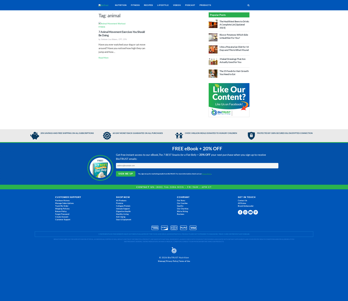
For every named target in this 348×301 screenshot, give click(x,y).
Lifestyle (163, 5)
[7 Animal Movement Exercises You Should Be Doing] (112, 23)
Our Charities (182, 209)
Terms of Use (184, 261)
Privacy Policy (206, 174)
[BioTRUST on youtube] (250, 213)
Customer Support (62, 219)
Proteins (119, 203)
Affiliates (242, 203)
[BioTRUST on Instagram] (245, 213)
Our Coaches (182, 203)
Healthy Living (122, 214)
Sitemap (161, 261)
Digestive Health (123, 211)
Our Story (181, 200)
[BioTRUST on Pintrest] (256, 213)
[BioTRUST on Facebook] (240, 213)
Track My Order (61, 206)
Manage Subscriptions (64, 203)
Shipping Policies (62, 209)
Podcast (190, 5)
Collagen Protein (123, 206)
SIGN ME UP (125, 174)
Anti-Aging (120, 217)
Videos (177, 5)
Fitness (135, 5)
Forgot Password (62, 214)
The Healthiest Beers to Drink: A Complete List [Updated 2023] (234, 24)
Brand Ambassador (246, 206)
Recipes (148, 5)
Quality (180, 206)
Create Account (61, 217)
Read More (103, 57)
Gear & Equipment (123, 219)
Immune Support (123, 209)
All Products (121, 200)
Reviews (180, 214)
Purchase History (62, 200)
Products (205, 5)
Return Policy (61, 211)
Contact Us (242, 200)
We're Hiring (182, 211)
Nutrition (121, 5)
